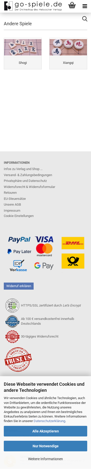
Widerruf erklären (18, 286)
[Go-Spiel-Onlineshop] (31, 6)
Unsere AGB (12, 204)
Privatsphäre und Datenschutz (25, 181)
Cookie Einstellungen (19, 216)
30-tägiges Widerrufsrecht (39, 336)
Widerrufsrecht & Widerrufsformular (29, 187)
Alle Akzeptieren (45, 431)
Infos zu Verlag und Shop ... (23, 169)
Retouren (10, 193)
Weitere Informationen (45, 459)
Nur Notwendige (46, 446)
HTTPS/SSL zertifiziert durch (51, 305)
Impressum (12, 210)
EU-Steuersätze (15, 199)
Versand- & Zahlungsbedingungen (28, 175)
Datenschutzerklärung (49, 421)
